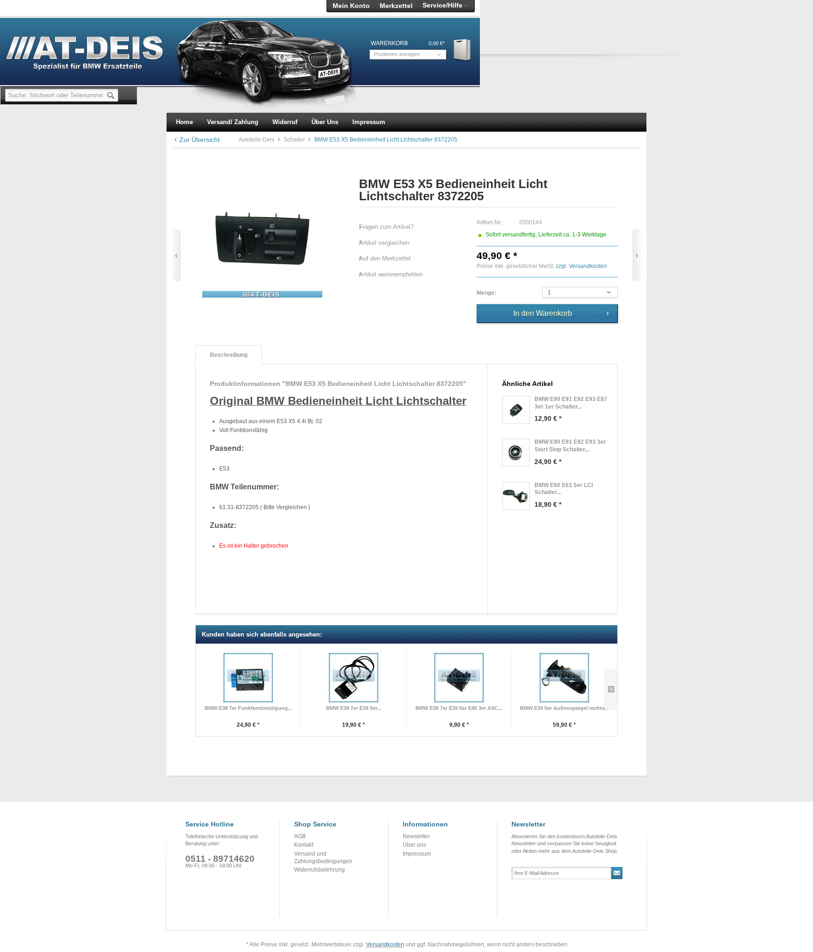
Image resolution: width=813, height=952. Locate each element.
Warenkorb (463, 50)
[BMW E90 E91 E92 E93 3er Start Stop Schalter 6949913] (516, 452)
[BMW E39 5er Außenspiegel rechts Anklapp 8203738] (564, 677)
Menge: (486, 293)
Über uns (414, 845)
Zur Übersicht (199, 139)
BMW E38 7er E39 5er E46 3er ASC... (458, 708)
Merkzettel (396, 5)
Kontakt (303, 845)
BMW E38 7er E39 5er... (353, 708)
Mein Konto (351, 5)
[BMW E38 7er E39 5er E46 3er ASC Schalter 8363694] (459, 677)
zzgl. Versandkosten (581, 266)
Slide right (611, 689)
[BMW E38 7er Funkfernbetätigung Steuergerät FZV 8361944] (248, 677)
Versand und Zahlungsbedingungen (323, 857)
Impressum (417, 853)
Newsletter (416, 836)
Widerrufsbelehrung (319, 869)
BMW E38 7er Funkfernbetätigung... (248, 708)
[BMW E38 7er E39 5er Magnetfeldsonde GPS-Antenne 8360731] (353, 677)
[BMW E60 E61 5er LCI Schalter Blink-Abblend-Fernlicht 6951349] (516, 496)
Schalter (295, 139)
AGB (300, 836)
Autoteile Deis (257, 139)
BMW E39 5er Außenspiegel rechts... (564, 708)
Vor (636, 255)
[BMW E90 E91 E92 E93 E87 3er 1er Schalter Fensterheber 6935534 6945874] (516, 410)
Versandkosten (385, 944)
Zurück (176, 255)
